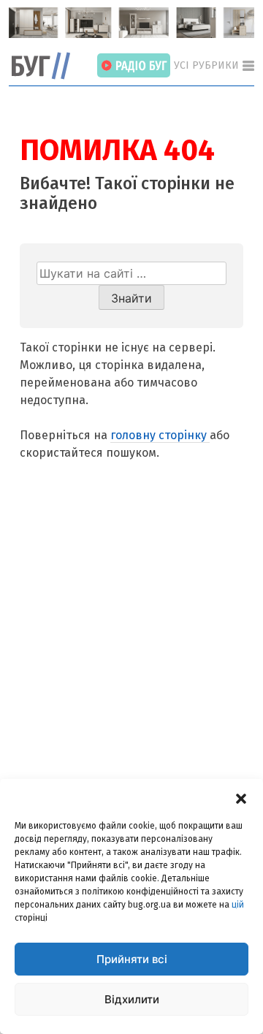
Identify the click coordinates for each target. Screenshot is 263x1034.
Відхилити (131, 999)
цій (238, 905)
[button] (241, 797)
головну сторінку (160, 435)
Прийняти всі (131, 959)
